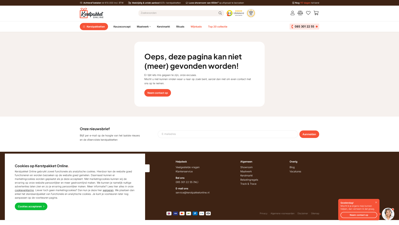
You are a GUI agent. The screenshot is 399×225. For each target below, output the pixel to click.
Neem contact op (157, 92)
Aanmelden (309, 134)
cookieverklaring (24, 190)
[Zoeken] (220, 13)
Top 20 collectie (217, 26)
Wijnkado (196, 26)
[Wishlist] (308, 13)
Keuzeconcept (122, 26)
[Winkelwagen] (316, 13)
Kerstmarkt (163, 26)
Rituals (180, 26)
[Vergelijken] (300, 13)
